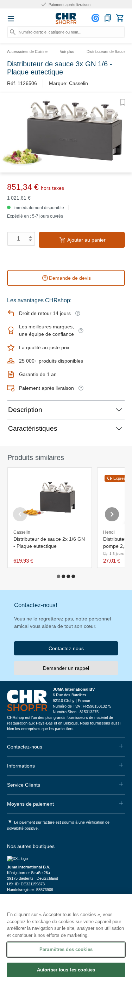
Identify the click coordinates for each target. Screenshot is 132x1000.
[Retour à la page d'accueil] (66, 18)
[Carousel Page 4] (73, 576)
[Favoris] (107, 18)
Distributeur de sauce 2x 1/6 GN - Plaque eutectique (49, 542)
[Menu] (11, 19)
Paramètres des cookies (66, 949)
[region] (66, 947)
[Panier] (119, 18)
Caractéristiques (32, 428)
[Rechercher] (13, 32)
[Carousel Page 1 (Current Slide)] (59, 576)
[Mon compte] (96, 18)
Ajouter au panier (86, 240)
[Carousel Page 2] (63, 576)
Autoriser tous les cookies (66, 969)
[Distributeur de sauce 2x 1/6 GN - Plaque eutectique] (49, 499)
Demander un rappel (66, 668)
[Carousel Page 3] (68, 576)
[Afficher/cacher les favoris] (122, 102)
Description (25, 409)
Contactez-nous (66, 648)
